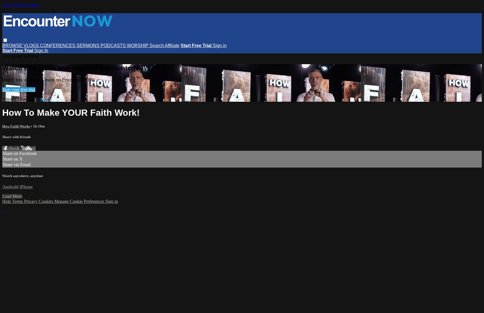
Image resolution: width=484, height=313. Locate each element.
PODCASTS (114, 45)
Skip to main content (20, 4)
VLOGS (32, 45)
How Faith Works (16, 126)
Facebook (11, 148)
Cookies (46, 201)
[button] (5, 40)
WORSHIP (138, 45)
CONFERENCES (58, 45)
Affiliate (172, 45)
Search (157, 45)
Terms (18, 201)
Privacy (31, 201)
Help (7, 201)
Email (30, 148)
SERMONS (88, 45)
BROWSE (13, 45)
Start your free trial (18, 89)
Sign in (220, 45)
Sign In (41, 50)
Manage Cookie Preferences (79, 201)
